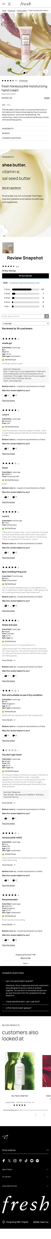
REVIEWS (6, 133)
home (4, 10)
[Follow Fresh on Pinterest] (20, 1160)
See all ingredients (11, 187)
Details (46, 98)
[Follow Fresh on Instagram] (14, 1160)
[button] (19, 1102)
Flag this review (8, 400)
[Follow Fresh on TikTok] (26, 1160)
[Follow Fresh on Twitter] (9, 1160)
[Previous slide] (35, 1114)
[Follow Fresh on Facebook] (3, 1160)
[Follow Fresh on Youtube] (31, 1160)
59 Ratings (23, 80)
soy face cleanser (19, 1095)
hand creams (22, 10)
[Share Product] (45, 71)
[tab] (24, 73)
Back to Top (25, 958)
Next (26, 963)
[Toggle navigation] (3, 3)
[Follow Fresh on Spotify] (37, 1160)
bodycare (11, 10)
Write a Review (25, 276)
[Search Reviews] (46, 316)
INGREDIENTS (7, 128)
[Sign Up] (47, 1150)
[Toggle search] (10, 3)
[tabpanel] (25, 44)
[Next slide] (44, 1114)
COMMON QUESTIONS (11, 138)
